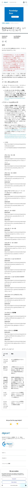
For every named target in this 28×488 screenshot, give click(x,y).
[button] (8, 444)
